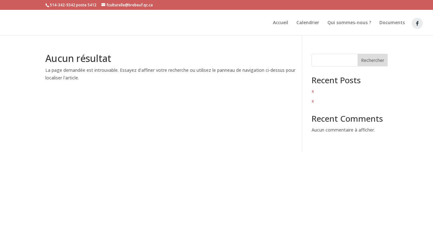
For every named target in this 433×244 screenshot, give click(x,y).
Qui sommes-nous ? (349, 22)
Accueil (280, 22)
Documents (392, 22)
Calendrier (307, 22)
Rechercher (372, 60)
